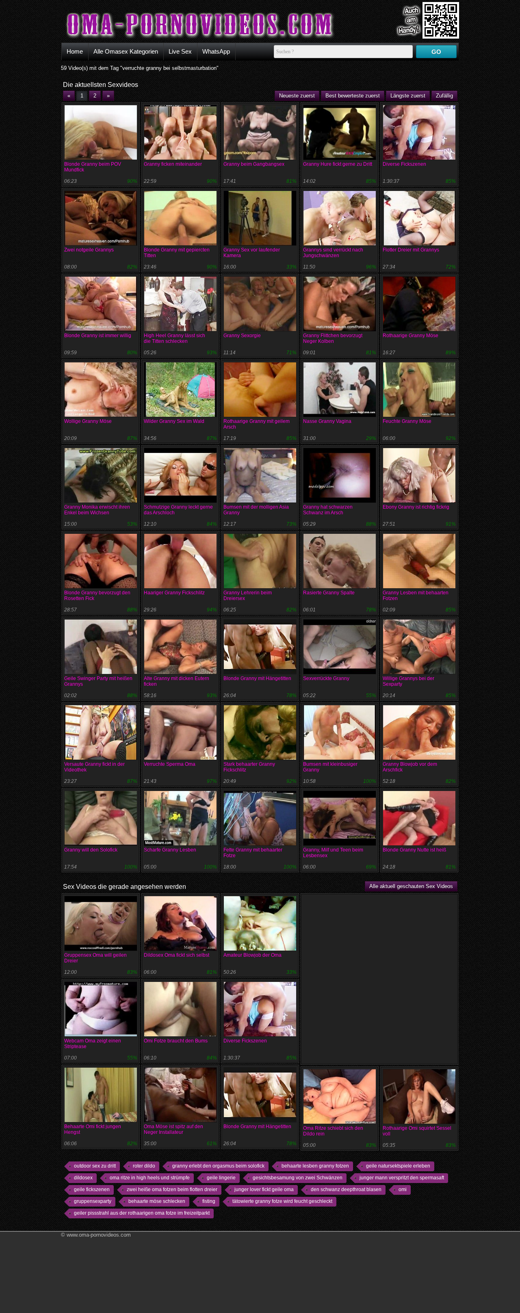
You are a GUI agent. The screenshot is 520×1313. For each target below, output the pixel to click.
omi (403, 1189)
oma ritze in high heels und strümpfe (150, 1178)
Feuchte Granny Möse (407, 421)
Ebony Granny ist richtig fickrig (416, 507)
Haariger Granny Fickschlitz (174, 593)
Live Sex (180, 51)
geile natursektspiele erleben (398, 1166)
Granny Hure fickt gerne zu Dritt (337, 164)
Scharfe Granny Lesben (170, 850)
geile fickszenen (92, 1189)
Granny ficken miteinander (173, 164)
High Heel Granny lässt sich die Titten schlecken (174, 338)
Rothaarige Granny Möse (410, 335)
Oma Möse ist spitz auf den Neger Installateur (173, 1129)
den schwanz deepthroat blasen (346, 1189)
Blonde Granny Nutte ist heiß (414, 850)
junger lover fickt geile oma (264, 1189)
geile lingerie (221, 1178)
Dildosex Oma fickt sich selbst (176, 955)
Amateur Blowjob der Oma (252, 955)
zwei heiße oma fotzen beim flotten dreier (172, 1189)
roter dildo (144, 1166)
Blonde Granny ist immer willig (97, 335)
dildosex (83, 1178)
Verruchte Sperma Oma (169, 764)
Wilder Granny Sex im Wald (174, 421)
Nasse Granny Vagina (327, 421)
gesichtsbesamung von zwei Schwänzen (297, 1178)
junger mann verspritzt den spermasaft (402, 1178)
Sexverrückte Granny (326, 678)
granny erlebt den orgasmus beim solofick (218, 1166)
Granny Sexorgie (242, 335)
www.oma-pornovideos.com (99, 1235)
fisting (208, 1201)
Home (75, 51)
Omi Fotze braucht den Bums (176, 1041)
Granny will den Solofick (90, 850)
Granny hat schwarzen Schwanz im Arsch (328, 510)
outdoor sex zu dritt (95, 1166)
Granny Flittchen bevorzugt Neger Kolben (332, 338)
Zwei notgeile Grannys (89, 250)
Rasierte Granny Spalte (329, 593)
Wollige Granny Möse (88, 421)
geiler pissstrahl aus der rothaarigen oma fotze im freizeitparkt (142, 1213)
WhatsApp (216, 51)
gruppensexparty (92, 1201)
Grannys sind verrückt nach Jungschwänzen (333, 252)
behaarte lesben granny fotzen (315, 1166)
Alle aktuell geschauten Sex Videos (411, 886)
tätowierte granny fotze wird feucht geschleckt (282, 1201)
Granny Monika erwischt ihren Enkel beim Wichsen (97, 510)
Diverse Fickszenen (404, 164)
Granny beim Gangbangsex (253, 164)
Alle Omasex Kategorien (125, 51)
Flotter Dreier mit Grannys (411, 250)
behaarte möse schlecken (156, 1201)
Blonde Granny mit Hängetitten (257, 678)
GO (436, 51)
